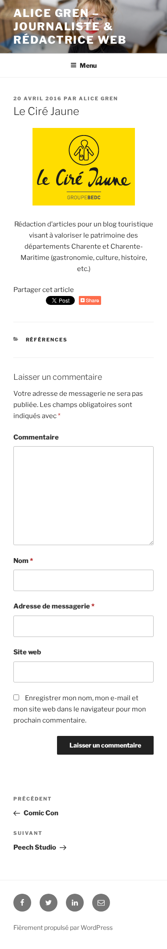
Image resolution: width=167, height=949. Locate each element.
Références (47, 340)
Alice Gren (98, 98)
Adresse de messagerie (53, 606)
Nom (23, 561)
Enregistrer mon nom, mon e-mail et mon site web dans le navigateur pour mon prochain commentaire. (79, 709)
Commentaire (36, 437)
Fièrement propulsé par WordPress (63, 927)
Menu (88, 65)
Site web (27, 652)
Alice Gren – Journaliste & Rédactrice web (70, 26)
